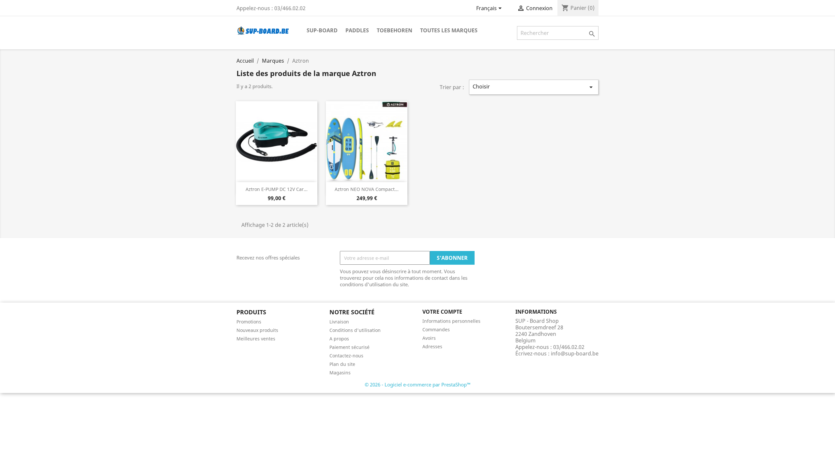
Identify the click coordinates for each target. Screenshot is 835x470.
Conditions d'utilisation (355, 330)
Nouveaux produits (257, 330)
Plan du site (342, 364)
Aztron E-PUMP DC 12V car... (277, 189)
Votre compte (442, 311)
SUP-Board (322, 30)
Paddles (357, 30)
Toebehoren (394, 30)
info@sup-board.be (575, 353)
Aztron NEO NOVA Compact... (367, 189)
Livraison (339, 322)
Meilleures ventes (255, 339)
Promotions (248, 322)
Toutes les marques (449, 30)
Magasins (340, 372)
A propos (339, 339)
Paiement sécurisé (349, 347)
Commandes (436, 329)
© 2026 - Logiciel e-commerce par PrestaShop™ (418, 384)
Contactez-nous (346, 355)
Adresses (432, 346)
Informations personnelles (451, 321)
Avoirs (429, 338)
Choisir (534, 87)
